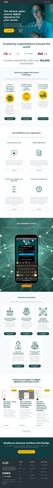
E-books (20, 478)
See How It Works (26, 285)
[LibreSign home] (6, 2)
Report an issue (44, 471)
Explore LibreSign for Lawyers (35, 366)
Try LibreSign (9, 30)
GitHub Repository (44, 465)
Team (31, 471)
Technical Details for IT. (43, 118)
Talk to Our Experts (20, 30)
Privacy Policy (32, 478)
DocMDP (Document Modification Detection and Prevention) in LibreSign (42, 406)
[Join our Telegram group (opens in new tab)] (7, 473)
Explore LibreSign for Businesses (26, 334)
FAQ (19, 481)
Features (14, 390)
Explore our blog (26, 431)
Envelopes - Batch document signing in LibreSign (9, 404)
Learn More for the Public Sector (10, 119)
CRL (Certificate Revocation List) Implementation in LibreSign (26, 404)
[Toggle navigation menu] (48, 2)
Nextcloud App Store (44, 478)
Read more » (6, 425)
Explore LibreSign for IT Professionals (18, 366)
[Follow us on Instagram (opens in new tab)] (9, 473)
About (20, 471)
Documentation (44, 468)
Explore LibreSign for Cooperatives (43, 334)
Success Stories (33, 468)
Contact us (32, 465)
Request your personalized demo (26, 451)
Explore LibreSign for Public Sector (10, 334)
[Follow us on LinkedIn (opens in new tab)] (5, 473)
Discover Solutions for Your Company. (26, 119)
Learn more (14, 170)
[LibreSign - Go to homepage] (10, 462)
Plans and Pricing (22, 468)
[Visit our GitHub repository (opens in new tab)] (3, 473)
